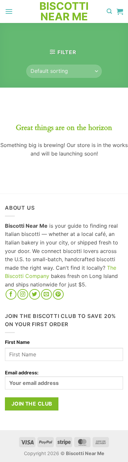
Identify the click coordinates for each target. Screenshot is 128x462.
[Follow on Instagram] (22, 294)
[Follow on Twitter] (34, 294)
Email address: (21, 372)
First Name (17, 342)
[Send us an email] (46, 294)
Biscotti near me (64, 11)
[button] (9, 11)
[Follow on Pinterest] (58, 294)
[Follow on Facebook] (11, 294)
